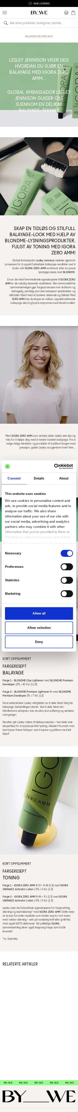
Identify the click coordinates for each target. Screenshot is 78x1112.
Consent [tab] (14, 478)
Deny (39, 642)
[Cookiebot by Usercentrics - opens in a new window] (55, 466)
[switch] (67, 566)
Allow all (39, 613)
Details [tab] (39, 478)
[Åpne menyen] (5, 12)
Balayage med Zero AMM (39, 36)
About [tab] (64, 478)
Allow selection (39, 627)
